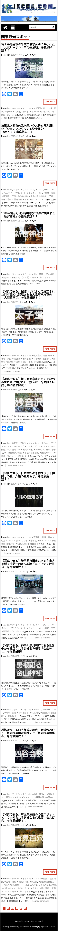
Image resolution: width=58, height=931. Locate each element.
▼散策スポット (46, 453)
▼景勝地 (32, 540)
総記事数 (14, 118)
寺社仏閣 (36, 547)
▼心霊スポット (8, 888)
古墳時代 (15, 895)
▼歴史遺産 (17, 199)
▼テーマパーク (27, 190)
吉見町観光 (31, 895)
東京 (6, 803)
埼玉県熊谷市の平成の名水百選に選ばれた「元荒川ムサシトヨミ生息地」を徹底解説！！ (28, 47)
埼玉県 (37, 115)
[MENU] (13, 27)
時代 (46, 362)
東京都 (35, 803)
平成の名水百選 (47, 115)
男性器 (6, 719)
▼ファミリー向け (34, 193)
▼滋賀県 (5, 277)
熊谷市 (6, 118)
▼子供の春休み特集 (47, 885)
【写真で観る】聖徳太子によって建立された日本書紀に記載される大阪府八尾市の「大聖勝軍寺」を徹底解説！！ (28, 294)
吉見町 (23, 895)
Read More (50, 102)
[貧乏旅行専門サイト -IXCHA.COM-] (5, 27)
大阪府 (31, 365)
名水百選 (30, 115)
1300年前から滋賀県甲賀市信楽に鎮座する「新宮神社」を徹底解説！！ (28, 214)
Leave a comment (13, 371)
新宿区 (47, 800)
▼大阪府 (16, 359)
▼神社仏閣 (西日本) (19, 277)
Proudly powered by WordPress (16, 926)
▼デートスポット (43, 190)
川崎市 (46, 716)
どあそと (21, 115)
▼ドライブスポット (17, 193)
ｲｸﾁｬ (38, 284)
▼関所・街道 (27, 362)
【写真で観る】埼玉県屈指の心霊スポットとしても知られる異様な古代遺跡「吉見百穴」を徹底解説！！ (28, 817)
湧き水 (12, 462)
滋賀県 (39, 281)
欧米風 (6, 206)
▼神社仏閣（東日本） (44, 797)
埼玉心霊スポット (44, 895)
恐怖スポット (37, 800)
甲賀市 (45, 281)
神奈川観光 (31, 719)
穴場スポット (50, 719)
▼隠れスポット (36, 199)
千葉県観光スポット (16, 547)
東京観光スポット (24, 803)
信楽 (33, 281)
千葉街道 (28, 547)
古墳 (9, 895)
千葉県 (47, 544)
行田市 (48, 635)
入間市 (47, 203)
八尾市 (12, 365)
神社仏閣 (52, 281)
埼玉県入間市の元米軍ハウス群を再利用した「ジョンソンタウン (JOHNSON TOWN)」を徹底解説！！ (28, 128)
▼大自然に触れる (21, 111)
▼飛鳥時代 (38, 362)
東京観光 (12, 803)
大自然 (31, 459)
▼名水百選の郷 (38, 108)
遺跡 (18, 368)
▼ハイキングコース (33, 446)
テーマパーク (9, 203)
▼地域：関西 (37, 274)
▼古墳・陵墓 (10, 882)
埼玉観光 (24, 459)
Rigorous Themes (48, 926)
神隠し (22, 550)
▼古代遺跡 (47, 355)
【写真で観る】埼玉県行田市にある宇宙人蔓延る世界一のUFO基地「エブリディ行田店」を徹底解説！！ (28, 564)
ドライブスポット (36, 203)
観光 (26, 118)
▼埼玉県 (8, 111)
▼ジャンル (15, 108)
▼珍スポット (43, 540)
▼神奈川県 (34, 713)
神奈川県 (22, 719)
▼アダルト (15, 709)
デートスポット (22, 203)
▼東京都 (17, 797)
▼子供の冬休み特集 (19, 196)
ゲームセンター (43, 631)
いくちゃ (31, 54)
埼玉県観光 (34, 635)
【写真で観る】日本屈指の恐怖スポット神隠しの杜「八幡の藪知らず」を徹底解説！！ (28, 476)
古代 (17, 365)
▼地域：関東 (49, 193)
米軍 (12, 206)
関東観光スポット (36, 118)
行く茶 (21, 118)
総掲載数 (29, 898)
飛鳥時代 (40, 368)
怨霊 (30, 800)
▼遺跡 (26, 199)
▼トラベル (26, 108)
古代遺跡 (24, 365)
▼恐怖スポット (21, 540)
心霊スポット (46, 547)
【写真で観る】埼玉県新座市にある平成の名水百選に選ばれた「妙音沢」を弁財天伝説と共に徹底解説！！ (28, 382)
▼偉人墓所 (36, 355)
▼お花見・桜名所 (18, 443)
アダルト (38, 716)
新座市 (51, 459)
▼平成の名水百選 (37, 111)
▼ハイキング (18, 446)
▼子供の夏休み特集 (37, 196)
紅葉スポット (21, 462)
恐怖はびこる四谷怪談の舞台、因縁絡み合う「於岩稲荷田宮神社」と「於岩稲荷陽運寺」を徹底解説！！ (28, 733)
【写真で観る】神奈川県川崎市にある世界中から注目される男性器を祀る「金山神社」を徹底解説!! (28, 648)
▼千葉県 (35, 537)
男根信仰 (14, 719)
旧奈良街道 (39, 365)
